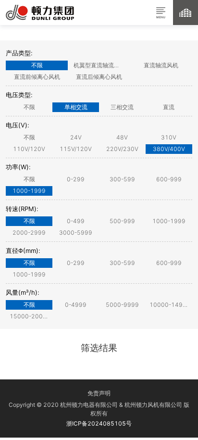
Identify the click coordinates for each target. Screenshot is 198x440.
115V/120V (76, 148)
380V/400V (169, 148)
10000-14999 (169, 304)
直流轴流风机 (161, 65)
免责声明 (99, 393)
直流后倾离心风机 (99, 76)
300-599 (122, 179)
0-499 (76, 221)
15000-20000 (30, 316)
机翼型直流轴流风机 (99, 65)
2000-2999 (29, 232)
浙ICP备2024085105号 (99, 423)
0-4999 (76, 304)
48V (122, 137)
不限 (37, 65)
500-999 (122, 221)
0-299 (76, 179)
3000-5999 (75, 232)
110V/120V (29, 148)
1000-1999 (29, 190)
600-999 (169, 179)
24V (76, 137)
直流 (168, 107)
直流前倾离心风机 (37, 76)
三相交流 (122, 107)
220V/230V (122, 148)
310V (168, 137)
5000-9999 (122, 304)
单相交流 (75, 107)
